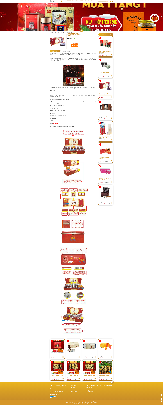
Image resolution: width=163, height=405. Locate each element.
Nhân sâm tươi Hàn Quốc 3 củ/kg (104, 376)
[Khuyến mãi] (110, 1)
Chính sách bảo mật (89, 392)
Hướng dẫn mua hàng (66, 51)
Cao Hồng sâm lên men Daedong (104, 158)
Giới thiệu (64, 1)
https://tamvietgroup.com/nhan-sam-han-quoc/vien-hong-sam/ (85, 87)
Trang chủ (51, 32)
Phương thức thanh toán (90, 388)
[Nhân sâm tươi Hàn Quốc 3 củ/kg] (105, 367)
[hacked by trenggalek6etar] (54, 1)
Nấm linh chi (74, 388)
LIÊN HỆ (92, 1)
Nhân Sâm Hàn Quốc (81, 1)
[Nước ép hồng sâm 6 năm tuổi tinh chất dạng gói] (57, 346)
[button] (1, 16)
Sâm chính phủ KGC (75, 1)
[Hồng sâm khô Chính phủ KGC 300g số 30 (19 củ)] (105, 128)
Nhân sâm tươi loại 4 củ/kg (89, 375)
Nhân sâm (73, 387)
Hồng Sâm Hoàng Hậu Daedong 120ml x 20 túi (73, 354)
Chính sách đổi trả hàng (89, 391)
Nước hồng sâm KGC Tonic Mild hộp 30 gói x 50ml (105, 52)
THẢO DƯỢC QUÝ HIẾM (87, 1)
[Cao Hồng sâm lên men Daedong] (105, 150)
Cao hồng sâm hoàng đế (106, 72)
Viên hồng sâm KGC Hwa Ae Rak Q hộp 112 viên (105, 179)
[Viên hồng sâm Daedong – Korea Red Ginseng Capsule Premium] (105, 86)
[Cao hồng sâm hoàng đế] (105, 65)
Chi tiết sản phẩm (55, 51)
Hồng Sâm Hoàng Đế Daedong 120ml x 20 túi (89, 354)
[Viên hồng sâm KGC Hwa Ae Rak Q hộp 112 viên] (105, 171)
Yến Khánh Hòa (74, 391)
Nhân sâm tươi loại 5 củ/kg (73, 375)
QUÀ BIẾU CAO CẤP (69, 1)
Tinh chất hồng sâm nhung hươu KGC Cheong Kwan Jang (105, 116)
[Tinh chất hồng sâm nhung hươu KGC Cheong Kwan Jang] (105, 107)
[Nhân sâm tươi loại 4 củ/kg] (89, 367)
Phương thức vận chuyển (90, 390)
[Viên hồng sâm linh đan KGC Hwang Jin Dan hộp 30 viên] (105, 192)
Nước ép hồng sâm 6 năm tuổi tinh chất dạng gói (57, 354)
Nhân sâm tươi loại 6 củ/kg (57, 375)
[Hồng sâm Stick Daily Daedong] (105, 346)
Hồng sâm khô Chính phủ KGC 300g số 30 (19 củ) (105, 137)
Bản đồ (75, 51)
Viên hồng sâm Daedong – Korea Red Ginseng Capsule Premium (105, 94)
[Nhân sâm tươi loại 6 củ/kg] (57, 367)
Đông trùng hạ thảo (75, 392)
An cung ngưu (74, 390)
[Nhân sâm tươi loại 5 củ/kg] (73, 367)
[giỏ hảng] (112, 1)
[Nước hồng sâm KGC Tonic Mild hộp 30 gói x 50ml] (105, 43)
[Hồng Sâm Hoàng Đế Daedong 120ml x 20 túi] (89, 346)
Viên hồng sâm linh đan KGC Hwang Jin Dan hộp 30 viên (105, 200)
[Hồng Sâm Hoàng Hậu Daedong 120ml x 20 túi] (73, 346)
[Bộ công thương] (53, 397)
